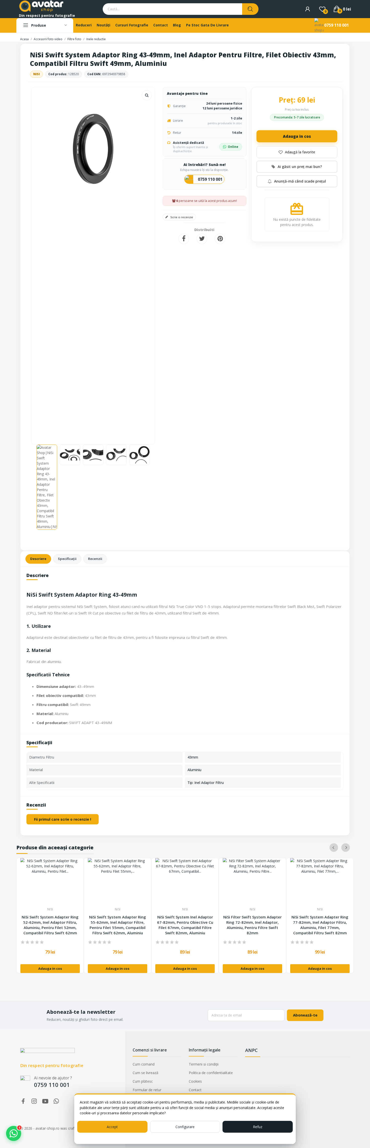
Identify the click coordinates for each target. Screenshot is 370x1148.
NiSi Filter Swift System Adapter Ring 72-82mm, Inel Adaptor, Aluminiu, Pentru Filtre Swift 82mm (252, 924)
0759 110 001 (336, 25)
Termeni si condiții (203, 1064)
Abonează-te (305, 1015)
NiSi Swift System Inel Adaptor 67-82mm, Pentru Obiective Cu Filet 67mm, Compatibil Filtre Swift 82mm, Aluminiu (185, 924)
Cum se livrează (145, 1072)
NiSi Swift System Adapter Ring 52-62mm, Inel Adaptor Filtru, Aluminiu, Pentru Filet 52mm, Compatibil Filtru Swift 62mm (50, 924)
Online (233, 147)
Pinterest (220, 239)
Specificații (67, 558)
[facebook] (23, 1101)
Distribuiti (183, 239)
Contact (195, 1089)
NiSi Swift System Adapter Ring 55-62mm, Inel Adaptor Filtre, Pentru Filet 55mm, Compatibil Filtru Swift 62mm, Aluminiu (117, 924)
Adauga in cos (297, 136)
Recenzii (95, 558)
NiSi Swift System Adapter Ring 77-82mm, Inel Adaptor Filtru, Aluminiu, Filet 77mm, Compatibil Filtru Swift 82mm (319, 924)
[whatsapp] (56, 1101)
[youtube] (45, 1101)
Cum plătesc (143, 1081)
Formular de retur (147, 1089)
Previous (43, 263)
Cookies (195, 1081)
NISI (36, 74)
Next (143, 263)
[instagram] (34, 1101)
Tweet (202, 239)
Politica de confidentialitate (211, 1072)
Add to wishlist (296, 152)
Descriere (38, 558)
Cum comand (144, 1064)
